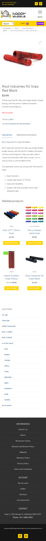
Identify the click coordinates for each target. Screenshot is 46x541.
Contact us (23, 429)
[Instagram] (40, 3)
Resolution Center (23, 441)
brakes (7, 354)
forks (6, 371)
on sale (5, 315)
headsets (8, 388)
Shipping (23, 452)
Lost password (23, 500)
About (23, 435)
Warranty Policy (23, 458)
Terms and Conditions (23, 469)
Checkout (23, 494)
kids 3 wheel (7, 337)
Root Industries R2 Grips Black (34, 277)
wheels (7, 399)
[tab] (7, 135)
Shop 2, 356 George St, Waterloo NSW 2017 (23, 514)
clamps (7, 360)
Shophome (7, 28)
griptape (8, 377)
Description (7, 135)
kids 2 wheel (7, 331)
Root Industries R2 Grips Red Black (17, 124)
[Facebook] (36, 3)
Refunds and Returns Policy (23, 446)
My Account (23, 483)
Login (39, 23)
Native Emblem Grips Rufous (11, 277)
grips (5, 31)
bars (6, 349)
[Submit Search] (13, 23)
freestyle (5, 320)
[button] (40, 42)
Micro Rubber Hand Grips (34, 231)
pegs (6, 394)
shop (17, 28)
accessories (34, 226)
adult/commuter (9, 326)
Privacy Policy (23, 463)
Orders (23, 488)
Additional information (26, 135)
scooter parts (28, 28)
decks (6, 366)
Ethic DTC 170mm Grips (11, 231)
